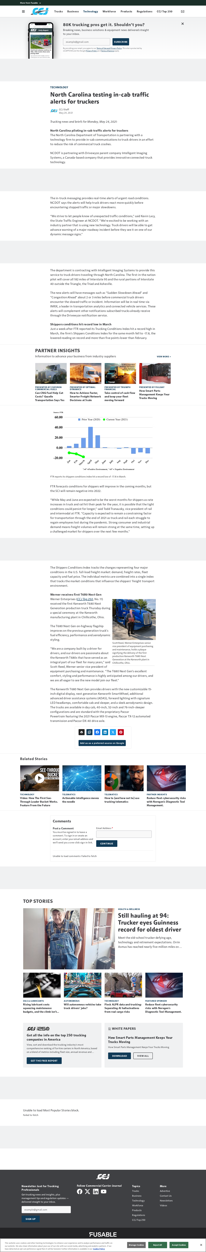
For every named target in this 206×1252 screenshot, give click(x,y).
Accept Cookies (179, 1245)
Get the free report (44, 1060)
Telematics (68, 794)
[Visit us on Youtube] (103, 1191)
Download (119, 1055)
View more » (164, 356)
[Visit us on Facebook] (79, 1191)
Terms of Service (107, 50)
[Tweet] (113, 732)
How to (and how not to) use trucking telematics (122, 799)
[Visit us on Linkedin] (95, 1191)
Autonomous (71, 1001)
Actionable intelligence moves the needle (80, 799)
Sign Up (31, 1218)
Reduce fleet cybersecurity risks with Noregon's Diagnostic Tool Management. (166, 801)
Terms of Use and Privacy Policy (109, 48)
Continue (106, 843)
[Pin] (121, 732)
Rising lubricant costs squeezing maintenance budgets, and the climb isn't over (40, 1008)
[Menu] (23, 11)
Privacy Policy (91, 50)
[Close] (201, 1245)
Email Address (104, 828)
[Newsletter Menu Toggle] (182, 11)
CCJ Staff (64, 109)
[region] (103, 1245)
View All (143, 1055)
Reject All (157, 1245)
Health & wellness (129, 909)
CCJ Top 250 (85, 599)
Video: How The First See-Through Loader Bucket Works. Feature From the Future (39, 801)
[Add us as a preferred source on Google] (89, 732)
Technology (59, 87)
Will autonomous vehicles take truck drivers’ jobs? (82, 1006)
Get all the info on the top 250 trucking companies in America (56, 1037)
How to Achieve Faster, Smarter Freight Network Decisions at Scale (85, 396)
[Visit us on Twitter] (88, 1191)
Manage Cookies (136, 1245)
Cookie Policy (99, 1249)
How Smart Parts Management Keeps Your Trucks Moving (154, 394)
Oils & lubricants (33, 1001)
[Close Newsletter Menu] (182, 24)
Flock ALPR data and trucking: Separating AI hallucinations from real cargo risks (123, 1008)
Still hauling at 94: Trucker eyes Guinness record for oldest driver (149, 922)
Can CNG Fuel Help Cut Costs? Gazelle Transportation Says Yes (49, 396)
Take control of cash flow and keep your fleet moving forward (120, 396)
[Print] (82, 732)
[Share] (97, 732)
